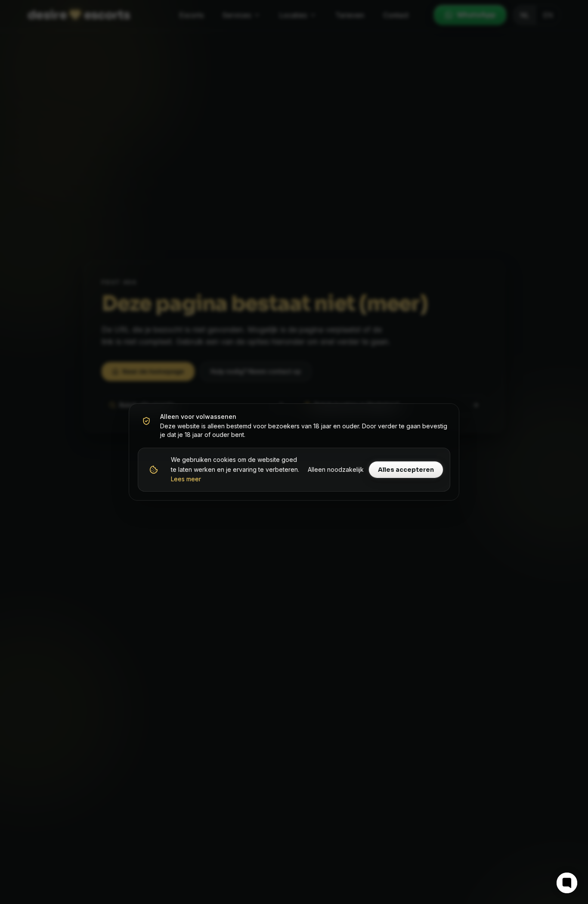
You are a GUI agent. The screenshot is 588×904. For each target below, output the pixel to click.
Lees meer (186, 479)
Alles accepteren (406, 470)
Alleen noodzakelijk (336, 469)
